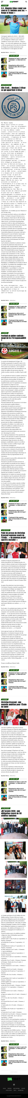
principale (12, 52)
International (20, 1090)
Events (15, 1090)
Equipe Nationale (16, 1088)
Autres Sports (9, 1090)
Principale (10, 1088)
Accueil (4, 1088)
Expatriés (23, 1088)
